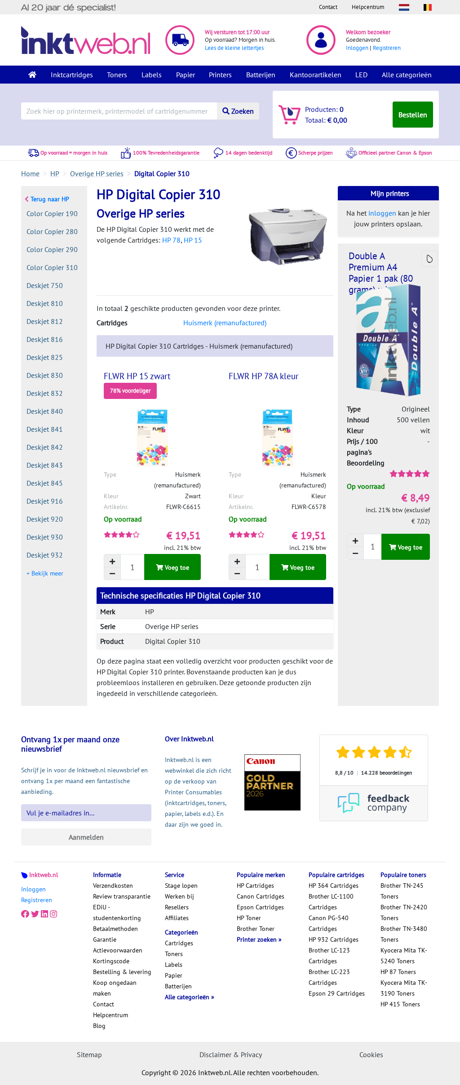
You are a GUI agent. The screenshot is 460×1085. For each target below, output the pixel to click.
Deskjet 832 (45, 393)
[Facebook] (25, 914)
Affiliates (177, 918)
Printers (220, 74)
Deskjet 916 (45, 500)
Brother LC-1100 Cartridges (331, 901)
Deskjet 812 (45, 321)
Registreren (387, 48)
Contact (328, 7)
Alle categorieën (407, 74)
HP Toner (249, 918)
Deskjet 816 (45, 339)
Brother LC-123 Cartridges (329, 955)
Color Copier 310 (52, 267)
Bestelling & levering (122, 972)
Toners (117, 74)
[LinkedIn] (44, 914)
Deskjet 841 (45, 429)
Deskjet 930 (45, 536)
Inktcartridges (72, 74)
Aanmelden (86, 837)
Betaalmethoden (115, 929)
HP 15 (193, 239)
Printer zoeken (258, 939)
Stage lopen (181, 885)
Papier (185, 74)
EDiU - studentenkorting (117, 912)
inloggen (382, 212)
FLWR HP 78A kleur (263, 376)
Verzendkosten (113, 885)
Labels (152, 74)
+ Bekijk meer (45, 573)
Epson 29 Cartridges (337, 993)
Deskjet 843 (45, 465)
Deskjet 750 (45, 285)
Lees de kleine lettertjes (234, 48)
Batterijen (260, 74)
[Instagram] (53, 914)
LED (361, 74)
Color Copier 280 (52, 231)
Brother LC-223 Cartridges (329, 977)
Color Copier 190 (52, 213)
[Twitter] (35, 914)
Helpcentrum (368, 7)
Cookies (371, 1054)
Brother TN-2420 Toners (403, 912)
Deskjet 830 (45, 375)
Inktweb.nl (43, 875)
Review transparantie (121, 896)
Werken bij (179, 896)
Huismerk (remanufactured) (224, 322)
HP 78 (171, 239)
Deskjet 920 (45, 518)
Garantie (104, 939)
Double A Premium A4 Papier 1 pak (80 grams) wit (381, 273)
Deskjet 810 (45, 303)
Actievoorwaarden (117, 950)
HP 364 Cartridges (333, 885)
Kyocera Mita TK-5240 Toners (403, 955)
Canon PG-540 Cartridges (329, 923)
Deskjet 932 (45, 554)
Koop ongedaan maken (115, 988)
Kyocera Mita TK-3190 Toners (403, 988)
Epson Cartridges (260, 907)
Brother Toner (255, 929)
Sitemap (89, 1054)
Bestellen (412, 114)
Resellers (177, 907)
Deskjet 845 (45, 482)
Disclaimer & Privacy (230, 1054)
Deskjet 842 (45, 447)
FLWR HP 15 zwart (137, 376)
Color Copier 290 (52, 249)
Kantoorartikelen (315, 74)
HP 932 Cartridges (333, 939)
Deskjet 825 (45, 357)
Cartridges (179, 943)
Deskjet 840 (45, 411)
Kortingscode (111, 961)
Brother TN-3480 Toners (403, 934)
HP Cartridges (255, 885)
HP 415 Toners (400, 1004)
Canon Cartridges (260, 896)
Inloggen (357, 48)
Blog (99, 1026)
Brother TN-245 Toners (402, 890)
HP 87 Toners (398, 972)
